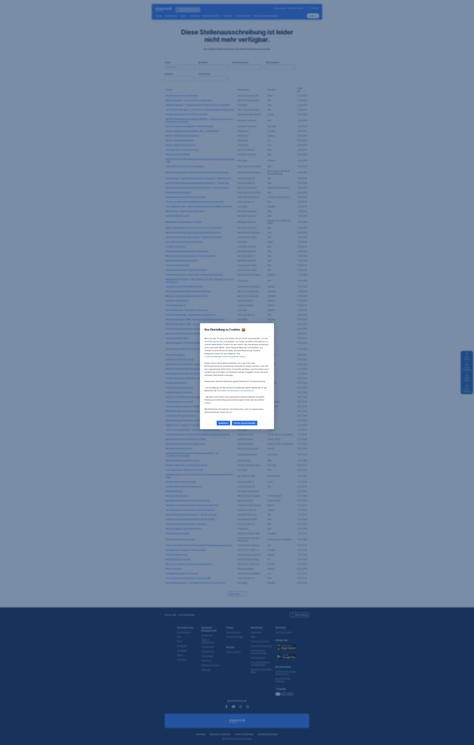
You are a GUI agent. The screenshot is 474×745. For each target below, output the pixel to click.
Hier (237, 341)
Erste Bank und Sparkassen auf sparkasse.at (235, 391)
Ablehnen (223, 423)
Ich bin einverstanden (244, 423)
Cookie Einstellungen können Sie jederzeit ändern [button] (225, 356)
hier (230, 412)
